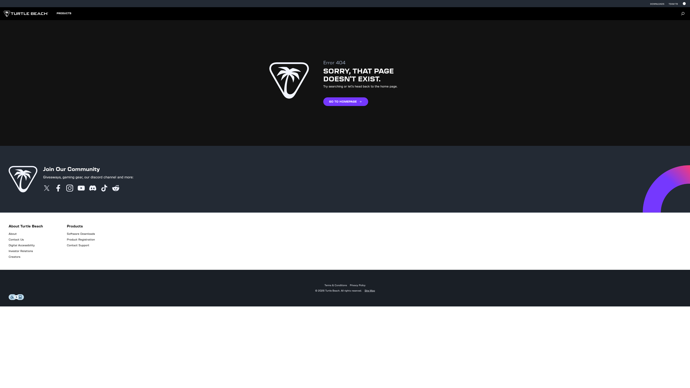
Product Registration (81, 239)
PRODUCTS (64, 13)
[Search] (682, 13)
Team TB (673, 4)
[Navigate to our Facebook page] (58, 188)
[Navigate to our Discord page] (92, 188)
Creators (14, 256)
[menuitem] (64, 13)
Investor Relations (21, 251)
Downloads (657, 4)
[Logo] (26, 14)
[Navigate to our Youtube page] (81, 188)
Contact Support (78, 245)
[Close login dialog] (378, 277)
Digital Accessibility (22, 245)
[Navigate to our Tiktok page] (104, 188)
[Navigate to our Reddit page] (115, 188)
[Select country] (684, 3)
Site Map (370, 291)
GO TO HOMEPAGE (343, 101)
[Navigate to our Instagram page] (69, 188)
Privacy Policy (357, 285)
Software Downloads (81, 233)
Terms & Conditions (336, 285)
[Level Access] (16, 299)
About (13, 233)
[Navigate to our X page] (46, 188)
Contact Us (16, 239)
